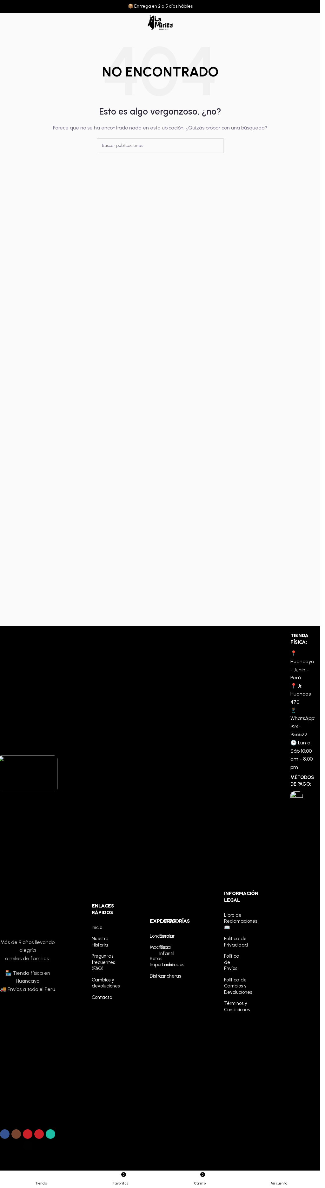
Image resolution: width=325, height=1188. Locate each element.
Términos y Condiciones (230, 1006)
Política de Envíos (230, 962)
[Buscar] (301, 22)
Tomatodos (160, 964)
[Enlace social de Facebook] (5, 1134)
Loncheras (151, 936)
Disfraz (151, 976)
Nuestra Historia (98, 942)
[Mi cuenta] (313, 22)
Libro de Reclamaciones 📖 (230, 921)
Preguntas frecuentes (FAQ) (98, 962)
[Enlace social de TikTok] (27, 1145)
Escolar (160, 936)
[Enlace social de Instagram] (16, 1134)
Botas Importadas (151, 962)
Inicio (97, 927)
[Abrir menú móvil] (7, 22)
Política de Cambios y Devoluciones (230, 986)
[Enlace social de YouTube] (27, 1134)
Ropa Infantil (160, 950)
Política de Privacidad (230, 942)
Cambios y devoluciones (98, 983)
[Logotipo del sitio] (160, 22)
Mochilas (151, 947)
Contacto (98, 997)
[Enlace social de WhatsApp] (50, 1134)
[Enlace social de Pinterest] (39, 1134)
